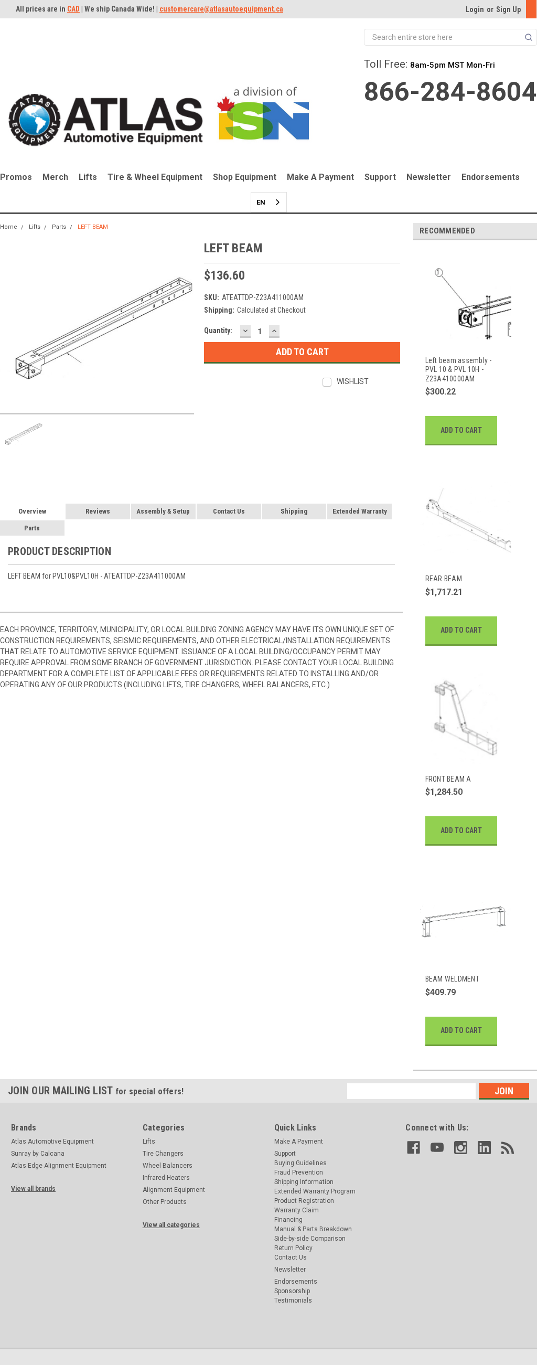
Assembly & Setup (163, 511)
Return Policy (293, 1248)
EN (260, 202)
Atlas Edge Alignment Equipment (58, 1165)
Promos (16, 177)
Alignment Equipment (174, 1189)
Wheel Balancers (167, 1165)
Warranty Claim (296, 1210)
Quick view (465, 339)
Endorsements (490, 177)
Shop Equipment (244, 177)
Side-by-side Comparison (310, 1238)
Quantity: (218, 330)
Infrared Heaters (166, 1177)
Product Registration (304, 1200)
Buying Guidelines (300, 1163)
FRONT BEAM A (448, 779)
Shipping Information (304, 1182)
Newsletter (428, 177)
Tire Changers (163, 1153)
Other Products (165, 1202)
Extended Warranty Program (315, 1191)
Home (8, 226)
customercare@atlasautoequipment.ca (221, 9)
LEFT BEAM (93, 226)
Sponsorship (292, 1291)
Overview (32, 511)
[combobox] (269, 202)
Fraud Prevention (298, 1172)
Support (380, 177)
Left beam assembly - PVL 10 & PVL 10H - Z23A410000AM (458, 369)
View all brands (33, 1188)
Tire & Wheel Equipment (155, 177)
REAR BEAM (443, 578)
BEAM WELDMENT (452, 979)
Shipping (294, 511)
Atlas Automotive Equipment (52, 1141)
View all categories (171, 1225)
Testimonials (293, 1300)
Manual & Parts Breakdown (313, 1229)
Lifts (88, 177)
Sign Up (508, 9)
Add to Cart (461, 430)
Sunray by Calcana (38, 1153)
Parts (59, 226)
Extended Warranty (359, 511)
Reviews (97, 511)
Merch (55, 177)
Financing (288, 1219)
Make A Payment (320, 177)
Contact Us (229, 511)
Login (475, 9)
